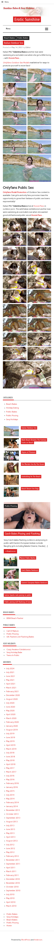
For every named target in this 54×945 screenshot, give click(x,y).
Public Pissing (12, 415)
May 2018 (10, 760)
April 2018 (10, 764)
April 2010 (10, 902)
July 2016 (10, 776)
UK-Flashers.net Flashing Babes (20, 637)
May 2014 (10, 799)
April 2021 (10, 684)
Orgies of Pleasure (28, 452)
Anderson (38, 940)
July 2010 (10, 894)
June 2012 (10, 848)
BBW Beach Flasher (15, 618)
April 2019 (10, 745)
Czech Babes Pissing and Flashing (22, 533)
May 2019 (10, 741)
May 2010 (10, 898)
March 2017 (11, 772)
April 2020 (10, 714)
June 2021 (10, 676)
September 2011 (13, 864)
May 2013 (10, 833)
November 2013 (13, 810)
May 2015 (10, 791)
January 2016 (12, 787)
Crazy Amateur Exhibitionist (19, 649)
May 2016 (10, 779)
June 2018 (10, 756)
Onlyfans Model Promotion (14, 192)
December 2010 (13, 879)
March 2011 (11, 871)
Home (9, 925)
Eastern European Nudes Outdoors (34, 583)
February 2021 (12, 691)
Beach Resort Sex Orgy (30, 488)
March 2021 (11, 688)
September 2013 (13, 818)
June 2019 (10, 737)
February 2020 (12, 722)
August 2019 (12, 730)
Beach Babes (9, 38)
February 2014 (12, 802)
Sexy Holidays (12, 419)
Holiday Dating (12, 408)
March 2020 (11, 718)
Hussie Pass (14, 58)
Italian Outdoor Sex (29, 428)
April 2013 (10, 837)
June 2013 (10, 829)
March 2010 (11, 906)
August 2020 (12, 699)
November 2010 (13, 883)
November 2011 (13, 860)
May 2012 (10, 852)
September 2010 (13, 890)
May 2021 (10, 680)
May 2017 (10, 768)
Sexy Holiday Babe (14, 652)
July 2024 (10, 668)
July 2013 (10, 825)
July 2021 (10, 672)
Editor (28, 47)
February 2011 (12, 875)
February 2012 (12, 856)
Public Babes (22, 38)
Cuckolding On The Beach (31, 477)
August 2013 (12, 822)
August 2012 (12, 841)
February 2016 (12, 783)
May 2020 (10, 711)
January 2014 (12, 806)
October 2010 (12, 887)
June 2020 (10, 707)
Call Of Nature (13, 631)
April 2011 (10, 868)
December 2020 (13, 695)
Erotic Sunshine (27, 19)
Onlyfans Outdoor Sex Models (16, 62)
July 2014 (10, 795)
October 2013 (12, 814)
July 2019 (10, 733)
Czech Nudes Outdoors (30, 570)
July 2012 (10, 845)
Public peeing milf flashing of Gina (18, 602)
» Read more (10, 551)
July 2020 (10, 703)
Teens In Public (13, 655)
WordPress (25, 940)
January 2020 (12, 726)
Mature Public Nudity (27, 558)
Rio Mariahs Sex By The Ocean (33, 464)
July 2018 (10, 753)
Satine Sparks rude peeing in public (18, 595)
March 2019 (11, 749)
